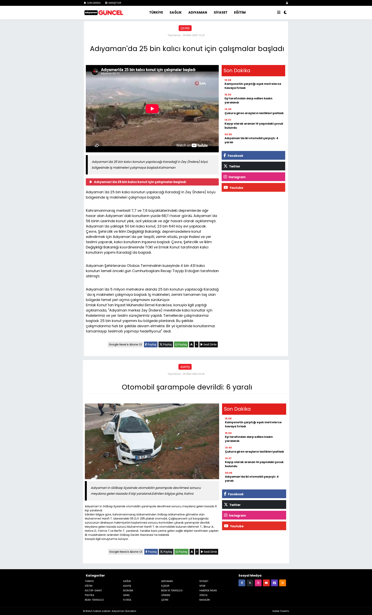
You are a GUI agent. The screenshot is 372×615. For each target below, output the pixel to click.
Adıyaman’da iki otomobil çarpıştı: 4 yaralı (251, 140)
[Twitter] (250, 583)
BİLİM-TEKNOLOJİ (94, 599)
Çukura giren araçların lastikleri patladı (254, 113)
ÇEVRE (185, 28)
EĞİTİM (240, 12)
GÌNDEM (165, 595)
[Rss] (282, 583)
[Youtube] (266, 583)
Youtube (236, 188)
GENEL (126, 595)
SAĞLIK (176, 12)
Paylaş (151, 344)
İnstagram (236, 177)
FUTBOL (127, 599)
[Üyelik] (287, 2)
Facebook (235, 156)
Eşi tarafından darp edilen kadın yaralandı (248, 100)
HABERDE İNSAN (208, 590)
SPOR (202, 585)
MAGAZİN (204, 599)
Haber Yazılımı (280, 611)
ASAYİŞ (185, 367)
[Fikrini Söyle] (274, 583)
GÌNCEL (203, 595)
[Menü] (279, 12)
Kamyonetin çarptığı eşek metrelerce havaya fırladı (253, 86)
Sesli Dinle (210, 344)
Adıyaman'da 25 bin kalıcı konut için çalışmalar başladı (140, 182)
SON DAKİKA (94, 2)
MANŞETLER (114, 2)
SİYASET (220, 12)
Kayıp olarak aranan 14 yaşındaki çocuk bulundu (254, 126)
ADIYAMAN (197, 12)
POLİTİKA (89, 595)
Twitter (234, 166)
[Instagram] (258, 583)
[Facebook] (242, 583)
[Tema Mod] (285, 12)
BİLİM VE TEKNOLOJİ (172, 590)
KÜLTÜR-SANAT (93, 590)
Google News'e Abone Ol (125, 344)
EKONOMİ (128, 590)
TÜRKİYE (156, 12)
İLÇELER (165, 585)
